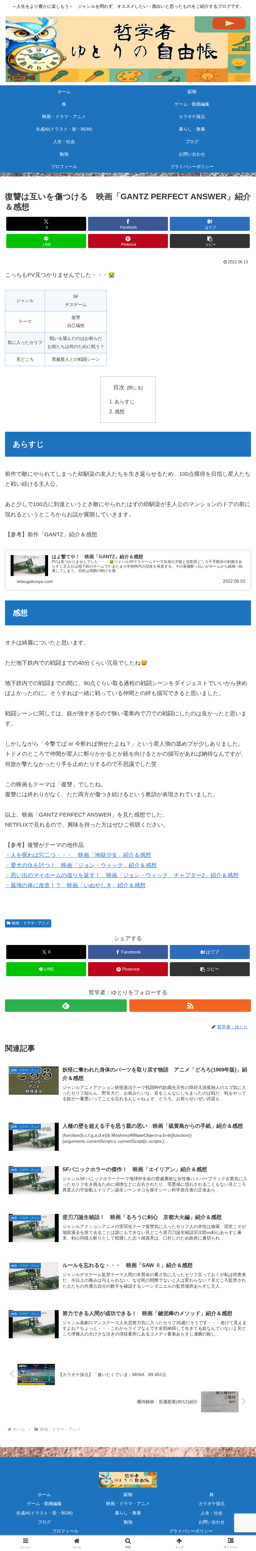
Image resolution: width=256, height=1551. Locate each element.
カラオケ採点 (212, 1503)
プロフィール (65, 1531)
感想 (120, 411)
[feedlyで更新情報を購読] (66, 1005)
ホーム (44, 1494)
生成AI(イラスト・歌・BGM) (44, 1512)
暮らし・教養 (128, 1512)
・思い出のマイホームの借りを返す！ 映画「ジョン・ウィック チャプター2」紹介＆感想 (122, 875)
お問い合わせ (212, 1521)
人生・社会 (212, 1512)
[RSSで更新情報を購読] (190, 1005)
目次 (119, 387)
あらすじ (125, 401)
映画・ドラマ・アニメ (30, 923)
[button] (210, 241)
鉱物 (128, 1494)
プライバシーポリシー (191, 1531)
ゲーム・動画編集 (44, 1503)
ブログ (44, 1521)
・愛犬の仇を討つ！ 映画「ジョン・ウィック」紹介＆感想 (81, 865)
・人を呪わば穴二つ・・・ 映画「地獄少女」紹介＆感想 (78, 855)
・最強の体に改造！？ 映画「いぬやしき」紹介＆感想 (75, 885)
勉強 (128, 1521)
